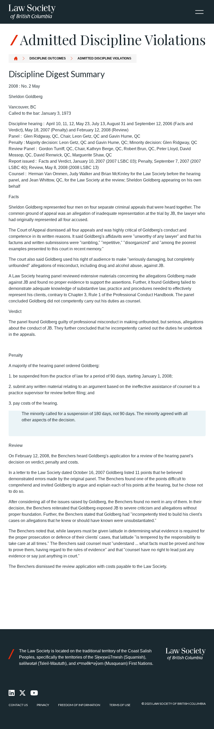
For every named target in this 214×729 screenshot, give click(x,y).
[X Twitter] (22, 693)
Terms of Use (119, 705)
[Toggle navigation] (199, 12)
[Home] (186, 654)
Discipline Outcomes (47, 58)
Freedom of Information (79, 705)
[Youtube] (34, 693)
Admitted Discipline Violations (104, 58)
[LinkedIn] (12, 693)
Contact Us (18, 705)
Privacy (43, 705)
